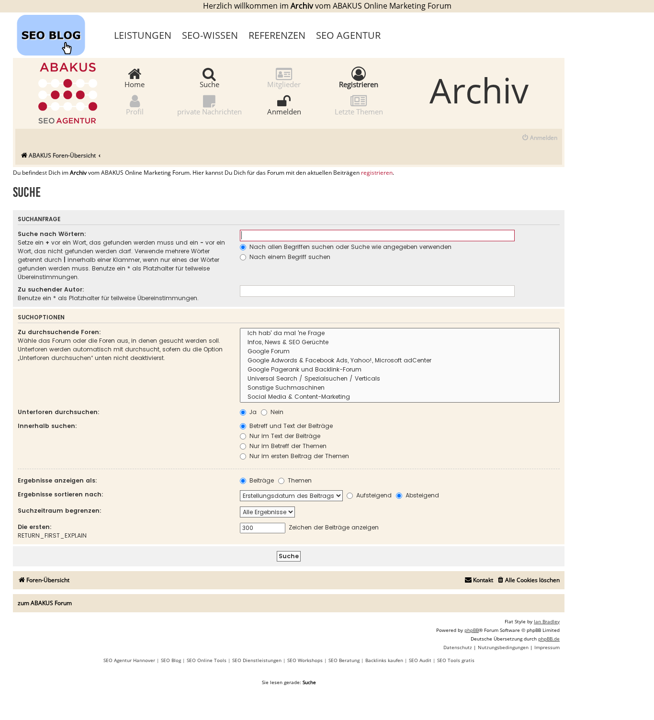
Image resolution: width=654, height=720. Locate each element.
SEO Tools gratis (455, 660)
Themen (299, 480)
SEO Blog (171, 660)
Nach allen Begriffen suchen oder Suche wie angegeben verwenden (349, 247)
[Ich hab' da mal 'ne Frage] (400, 333)
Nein (276, 412)
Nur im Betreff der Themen (287, 446)
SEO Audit (420, 660)
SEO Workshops (305, 660)
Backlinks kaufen (384, 660)
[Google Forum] (400, 351)
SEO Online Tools (206, 660)
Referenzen (276, 35)
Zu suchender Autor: (51, 289)
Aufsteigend (373, 495)
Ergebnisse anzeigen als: (57, 480)
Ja (252, 412)
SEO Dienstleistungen (257, 660)
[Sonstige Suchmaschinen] (400, 388)
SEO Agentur (348, 35)
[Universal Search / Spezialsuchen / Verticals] (400, 378)
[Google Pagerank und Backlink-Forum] (400, 369)
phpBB (471, 630)
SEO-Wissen (210, 35)
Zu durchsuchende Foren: (59, 332)
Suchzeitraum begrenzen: (59, 510)
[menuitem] (539, 138)
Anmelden (284, 111)
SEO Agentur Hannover (129, 660)
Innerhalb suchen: (47, 426)
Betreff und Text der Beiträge (290, 426)
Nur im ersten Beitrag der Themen (298, 456)
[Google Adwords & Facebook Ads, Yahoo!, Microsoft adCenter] (400, 360)
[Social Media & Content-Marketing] (400, 397)
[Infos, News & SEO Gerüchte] (400, 342)
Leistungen (142, 35)
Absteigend (421, 495)
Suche (209, 83)
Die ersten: (35, 527)
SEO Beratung (344, 660)
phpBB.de (549, 638)
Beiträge (261, 480)
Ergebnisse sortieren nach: (60, 494)
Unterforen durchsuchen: (59, 412)
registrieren (377, 173)
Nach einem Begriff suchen (289, 257)
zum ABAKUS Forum (45, 603)
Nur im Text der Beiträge (284, 436)
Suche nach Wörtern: (52, 234)
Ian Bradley (547, 621)
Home (134, 83)
